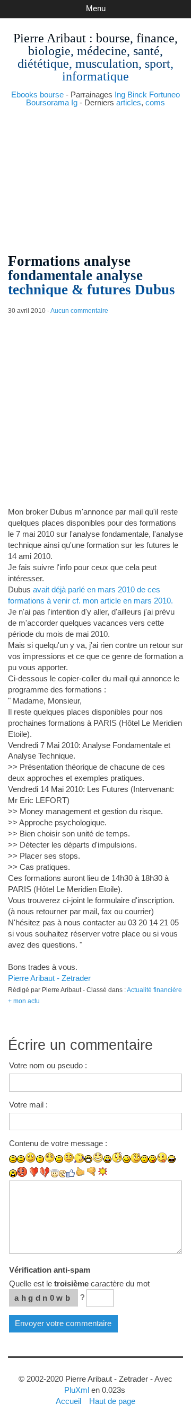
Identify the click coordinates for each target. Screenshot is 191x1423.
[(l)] (33, 1171)
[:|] (40, 1159)
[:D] (88, 1159)
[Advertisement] (95, 176)
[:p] (162, 1157)
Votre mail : (28, 1104)
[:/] (145, 1159)
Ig (74, 102)
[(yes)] (80, 1171)
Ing (120, 94)
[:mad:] (13, 1173)
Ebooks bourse (37, 94)
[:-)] (21, 1159)
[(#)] (102, 1171)
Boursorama (47, 102)
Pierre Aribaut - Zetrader (49, 978)
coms (155, 102)
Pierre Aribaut (49, 38)
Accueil (68, 1401)
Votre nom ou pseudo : (48, 1065)
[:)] (13, 1159)
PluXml (76, 1389)
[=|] (49, 1157)
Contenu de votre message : (58, 1143)
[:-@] (22, 1171)
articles (128, 102)
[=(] (68, 1157)
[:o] (107, 1159)
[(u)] (44, 1171)
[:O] (117, 1157)
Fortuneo (164, 94)
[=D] (97, 1157)
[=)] (30, 1157)
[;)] (127, 1159)
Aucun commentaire (79, 310)
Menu (96, 8)
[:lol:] (172, 1159)
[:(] (59, 1159)
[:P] (153, 1159)
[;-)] (136, 1158)
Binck (137, 94)
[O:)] (54, 1173)
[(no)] (91, 1171)
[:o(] (79, 1158)
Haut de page (112, 1401)
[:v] (62, 1173)
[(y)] (70, 1173)
